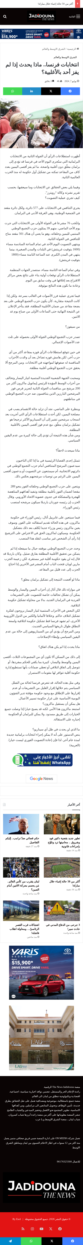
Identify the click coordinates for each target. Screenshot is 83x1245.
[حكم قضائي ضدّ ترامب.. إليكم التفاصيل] (21, 824)
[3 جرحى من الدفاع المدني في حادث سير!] (62, 911)
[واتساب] (12, 91)
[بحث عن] (5, 18)
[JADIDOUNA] (41, 16)
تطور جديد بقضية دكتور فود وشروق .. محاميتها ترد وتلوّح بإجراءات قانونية (64, 842)
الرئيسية (72, 48)
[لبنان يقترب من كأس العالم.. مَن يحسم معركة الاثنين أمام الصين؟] (21, 867)
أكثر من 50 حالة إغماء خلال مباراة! (55, 3)
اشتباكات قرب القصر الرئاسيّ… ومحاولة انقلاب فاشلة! (24, 928)
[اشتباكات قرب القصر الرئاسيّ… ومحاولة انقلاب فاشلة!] (21, 911)
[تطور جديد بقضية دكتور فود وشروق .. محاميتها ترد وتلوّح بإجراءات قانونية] (62, 824)
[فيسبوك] (70, 91)
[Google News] (41, 779)
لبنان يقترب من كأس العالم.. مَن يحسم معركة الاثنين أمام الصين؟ (23, 885)
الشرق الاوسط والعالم (53, 48)
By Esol (17, 1219)
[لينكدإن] (31, 91)
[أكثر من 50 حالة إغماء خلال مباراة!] (62, 867)
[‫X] (51, 91)
